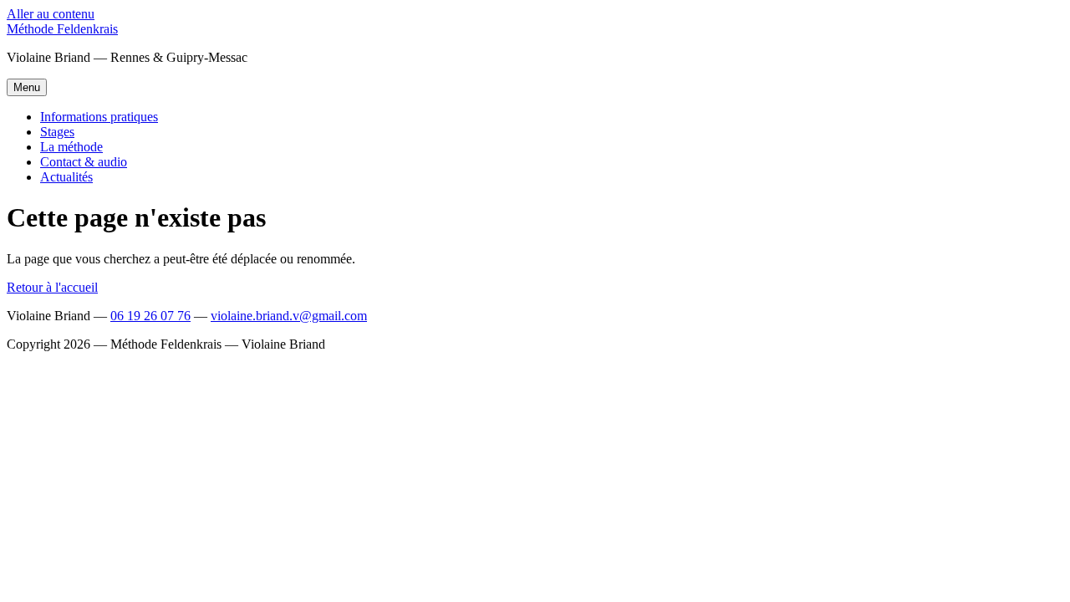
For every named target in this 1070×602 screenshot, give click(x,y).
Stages (57, 132)
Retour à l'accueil (52, 287)
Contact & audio (83, 162)
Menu (26, 87)
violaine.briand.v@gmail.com (289, 316)
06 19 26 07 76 (150, 316)
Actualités (66, 177)
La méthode (71, 147)
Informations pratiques (99, 117)
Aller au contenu (50, 14)
